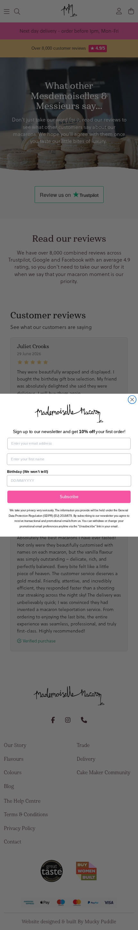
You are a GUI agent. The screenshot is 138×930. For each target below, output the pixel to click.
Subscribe (69, 496)
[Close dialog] (132, 399)
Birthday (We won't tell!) (27, 471)
